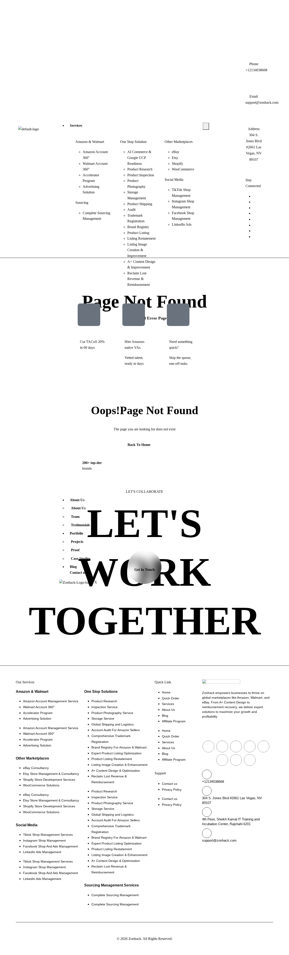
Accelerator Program (38, 713)
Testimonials (80, 525)
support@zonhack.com (219, 840)
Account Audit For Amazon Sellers (115, 730)
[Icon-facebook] (208, 746)
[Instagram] (223, 139)
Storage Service (102, 718)
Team (75, 517)
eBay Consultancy (36, 768)
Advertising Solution (37, 718)
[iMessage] (254, 219)
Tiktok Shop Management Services (48, 834)
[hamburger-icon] (206, 126)
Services (76, 125)
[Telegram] (254, 213)
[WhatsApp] (254, 202)
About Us (77, 500)
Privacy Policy (172, 789)
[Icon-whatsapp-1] (222, 746)
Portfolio (76, 533)
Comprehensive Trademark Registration (111, 739)
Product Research (104, 701)
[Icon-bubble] (263, 746)
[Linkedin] (254, 225)
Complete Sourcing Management (115, 895)
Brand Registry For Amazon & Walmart (119, 747)
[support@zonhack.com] (207, 833)
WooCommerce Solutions (41, 785)
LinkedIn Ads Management (42, 852)
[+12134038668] (207, 774)
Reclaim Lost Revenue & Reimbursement (109, 779)
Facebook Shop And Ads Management (50, 846)
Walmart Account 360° (39, 707)
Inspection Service (104, 707)
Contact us (78, 572)
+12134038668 (213, 781)
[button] (240, 8)
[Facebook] (225, 121)
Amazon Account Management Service (50, 701)
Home (166, 692)
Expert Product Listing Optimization (116, 753)
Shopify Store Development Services (49, 779)
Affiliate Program (174, 721)
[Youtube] (225, 133)
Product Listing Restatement (111, 759)
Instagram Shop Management (44, 840)
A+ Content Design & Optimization (115, 770)
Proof (75, 550)
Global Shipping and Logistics (112, 724)
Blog (73, 567)
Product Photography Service (112, 713)
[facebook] (254, 196)
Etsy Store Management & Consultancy (51, 774)
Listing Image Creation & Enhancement (119, 765)
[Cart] (225, 115)
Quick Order (170, 698)
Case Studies (80, 558)
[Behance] (230, 139)
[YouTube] (254, 231)
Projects (77, 542)
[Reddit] (225, 127)
